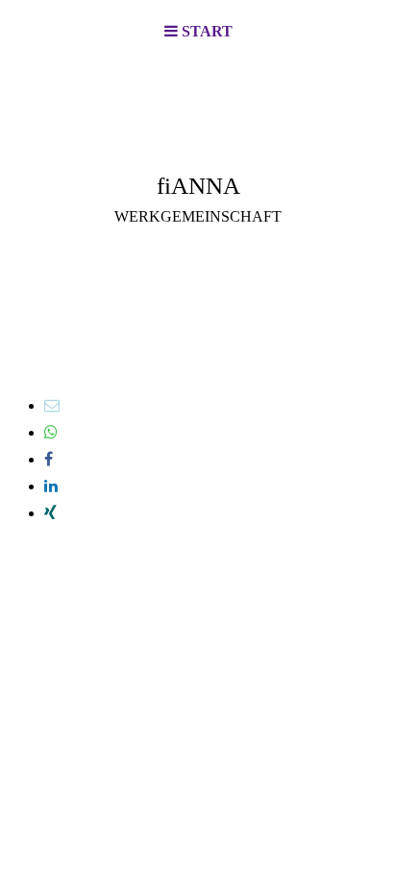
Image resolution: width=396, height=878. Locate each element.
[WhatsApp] (51, 432)
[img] (198, 159)
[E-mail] (52, 405)
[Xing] (50, 513)
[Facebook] (48, 459)
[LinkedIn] (51, 486)
